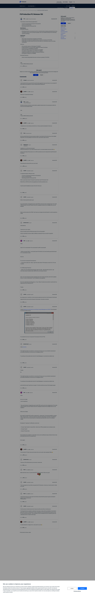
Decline (72, 588)
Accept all (82, 588)
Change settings (77, 591)
